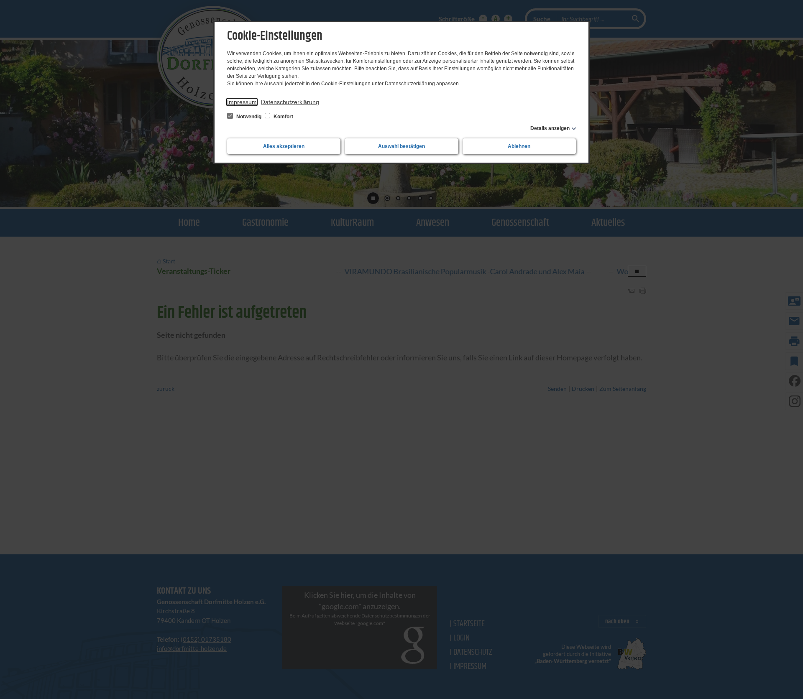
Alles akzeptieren (283, 146)
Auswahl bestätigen (401, 146)
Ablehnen (519, 146)
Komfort (282, 117)
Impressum (242, 102)
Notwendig (249, 117)
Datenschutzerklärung (290, 102)
